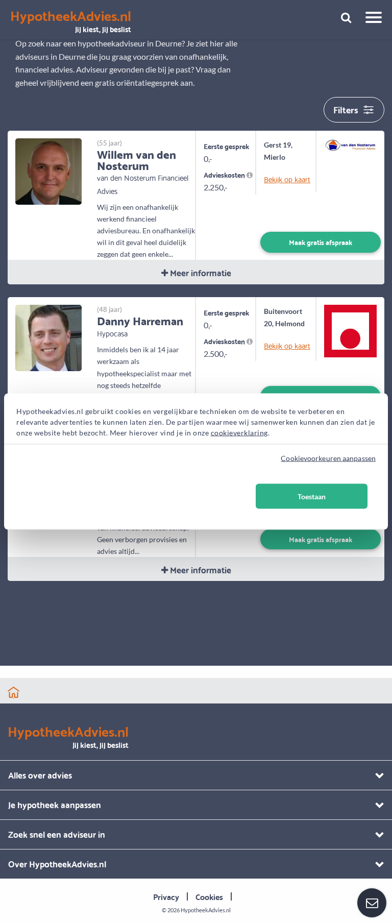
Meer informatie (199, 272)
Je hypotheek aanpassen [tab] (54, 804)
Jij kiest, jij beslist (70, 21)
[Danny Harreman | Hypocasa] (48, 337)
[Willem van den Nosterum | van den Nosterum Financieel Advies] (48, 170)
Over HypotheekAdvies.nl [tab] (57, 863)
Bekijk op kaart (286, 179)
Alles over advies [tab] (40, 774)
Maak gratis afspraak (320, 241)
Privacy (166, 896)
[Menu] (370, 19)
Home (13, 692)
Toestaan (312, 496)
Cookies (209, 896)
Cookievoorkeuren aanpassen (328, 458)
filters (345, 109)
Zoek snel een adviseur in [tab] (56, 834)
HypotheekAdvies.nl (206, 910)
